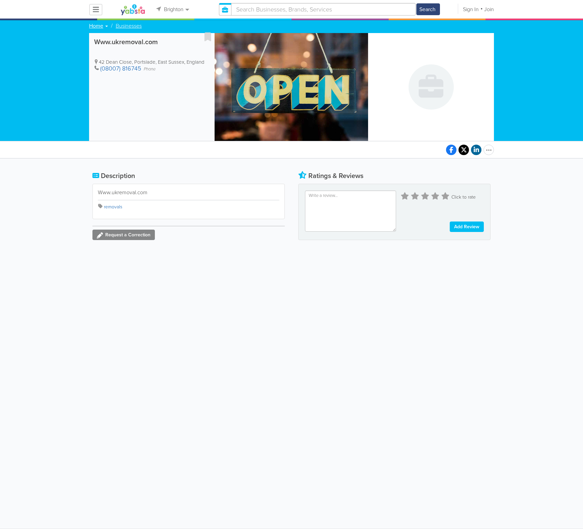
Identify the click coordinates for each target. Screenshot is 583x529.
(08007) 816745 (120, 68)
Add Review (466, 226)
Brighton (173, 9)
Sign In (471, 9)
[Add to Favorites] (207, 36)
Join (489, 9)
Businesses (129, 26)
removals (113, 206)
